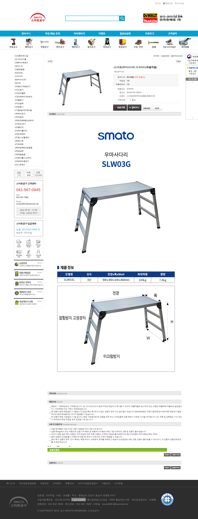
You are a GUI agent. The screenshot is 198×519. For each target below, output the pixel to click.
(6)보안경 (19, 73)
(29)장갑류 (19, 151)
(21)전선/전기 (20, 124)
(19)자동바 (19, 117)
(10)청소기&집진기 (22, 86)
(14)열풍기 (19, 100)
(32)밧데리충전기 (22, 161)
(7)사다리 (19, 76)
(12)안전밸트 (20, 93)
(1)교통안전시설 (21, 56)
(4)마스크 (19, 66)
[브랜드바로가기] (148, 96)
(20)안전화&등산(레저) (24, 120)
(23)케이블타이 (21, 131)
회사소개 (10, 483)
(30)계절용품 (20, 154)
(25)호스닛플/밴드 (22, 137)
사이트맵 (118, 483)
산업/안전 (165, 56)
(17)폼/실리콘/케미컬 (23, 110)
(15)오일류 (19, 103)
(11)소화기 (19, 90)
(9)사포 (18, 83)
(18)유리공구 (20, 114)
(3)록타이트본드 (21, 63)
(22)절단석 (19, 127)
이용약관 (44, 483)
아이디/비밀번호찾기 (88, 483)
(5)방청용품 (19, 69)
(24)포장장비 (20, 134)
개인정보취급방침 (27, 483)
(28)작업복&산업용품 (23, 148)
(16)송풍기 (19, 107)
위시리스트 (179, 3)
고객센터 (57, 483)
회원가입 (168, 3)
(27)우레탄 (19, 144)
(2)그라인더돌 (20, 59)
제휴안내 (69, 483)
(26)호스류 (19, 141)
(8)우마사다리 (20, 80)
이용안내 (106, 483)
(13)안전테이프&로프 (23, 97)
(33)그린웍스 (20, 165)
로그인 (158, 3)
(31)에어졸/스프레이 (23, 158)
